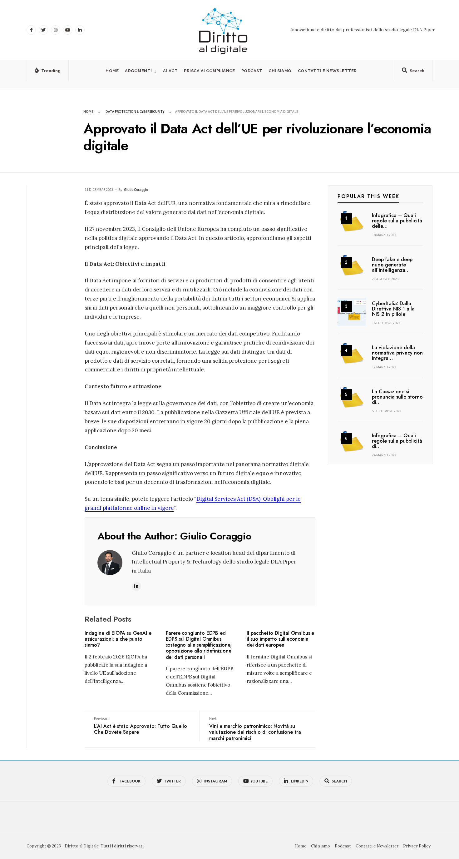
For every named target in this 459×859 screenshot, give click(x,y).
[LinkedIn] (80, 30)
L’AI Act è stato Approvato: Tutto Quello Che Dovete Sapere (140, 726)
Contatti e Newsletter (327, 70)
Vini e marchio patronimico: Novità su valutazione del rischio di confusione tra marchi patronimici (255, 729)
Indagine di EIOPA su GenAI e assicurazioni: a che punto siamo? (118, 638)
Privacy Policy (417, 846)
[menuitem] (141, 71)
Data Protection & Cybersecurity (135, 111)
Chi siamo (280, 70)
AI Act (170, 70)
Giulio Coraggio (136, 189)
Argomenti (138, 70)
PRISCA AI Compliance (209, 70)
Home (112, 70)
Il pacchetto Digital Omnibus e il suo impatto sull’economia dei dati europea (280, 638)
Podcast (252, 70)
